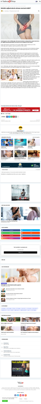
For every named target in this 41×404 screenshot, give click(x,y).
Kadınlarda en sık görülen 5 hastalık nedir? (9, 221)
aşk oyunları (23, 308)
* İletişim (20, 398)
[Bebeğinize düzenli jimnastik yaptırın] (20, 275)
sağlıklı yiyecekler (23, 310)
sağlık (12, 310)
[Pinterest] (14, 117)
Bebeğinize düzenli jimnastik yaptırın (11, 285)
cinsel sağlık (29, 308)
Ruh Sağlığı (18, 308)
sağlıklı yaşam (16, 310)
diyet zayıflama (34, 308)
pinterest (11, 235)
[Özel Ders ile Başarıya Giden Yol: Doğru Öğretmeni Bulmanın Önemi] (3, 300)
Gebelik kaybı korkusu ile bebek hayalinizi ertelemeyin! (20, 158)
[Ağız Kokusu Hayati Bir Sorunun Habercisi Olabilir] (3, 290)
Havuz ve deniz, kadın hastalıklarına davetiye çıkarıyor (19, 147)
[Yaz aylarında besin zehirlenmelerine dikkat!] (3, 295)
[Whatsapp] (11, 117)
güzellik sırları (4, 310)
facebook (11, 230)
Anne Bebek (3, 308)
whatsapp (11, 232)
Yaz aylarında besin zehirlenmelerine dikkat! (14, 293)
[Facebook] (7, 117)
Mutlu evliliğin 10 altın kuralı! (7, 323)
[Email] (16, 117)
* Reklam (25, 398)
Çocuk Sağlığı (33, 310)
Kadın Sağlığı (7, 6)
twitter (31, 230)
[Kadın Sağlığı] (20, 213)
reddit (31, 232)
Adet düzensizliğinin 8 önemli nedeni (33, 158)
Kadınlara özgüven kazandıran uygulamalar (7, 147)
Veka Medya (20, 131)
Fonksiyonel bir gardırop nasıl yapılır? (28, 323)
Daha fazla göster (36, 137)
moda (8, 310)
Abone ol (20, 252)
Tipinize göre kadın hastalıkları (31, 147)
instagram (11, 238)
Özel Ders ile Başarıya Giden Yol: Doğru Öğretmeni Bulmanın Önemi (18, 298)
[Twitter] (9, 117)
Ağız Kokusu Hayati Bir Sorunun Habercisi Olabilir (15, 288)
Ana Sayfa (3, 6)
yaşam (28, 310)
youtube (31, 238)
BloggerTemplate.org (29, 401)
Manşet (14, 308)
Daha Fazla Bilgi (11, 398)
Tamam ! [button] (5, 400)
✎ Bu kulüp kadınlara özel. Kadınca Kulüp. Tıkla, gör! (11, 105)
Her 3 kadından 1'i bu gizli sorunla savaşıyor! (6, 158)
